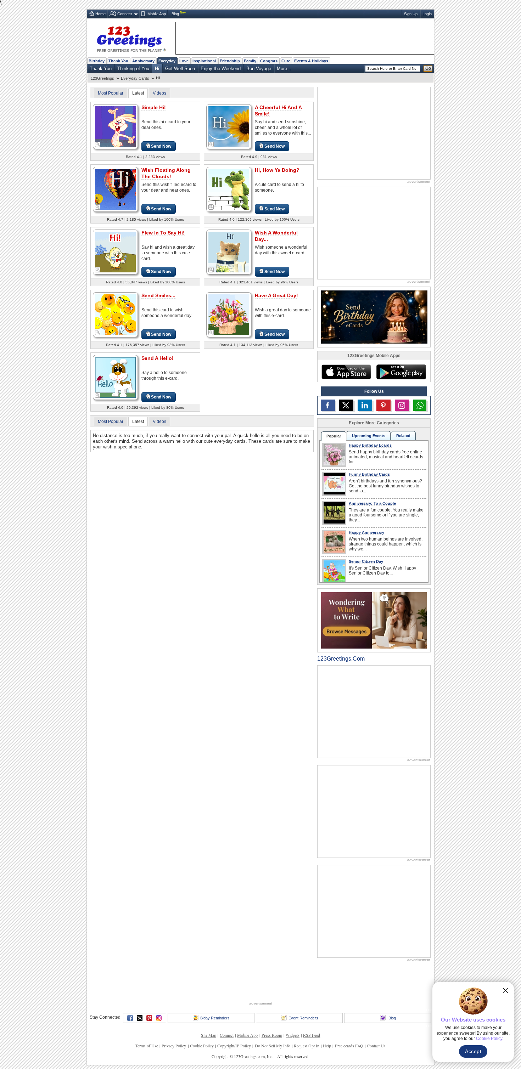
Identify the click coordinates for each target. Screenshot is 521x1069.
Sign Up (411, 14)
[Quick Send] (98, 144)
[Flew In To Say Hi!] (115, 252)
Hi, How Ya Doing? (277, 170)
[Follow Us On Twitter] (346, 405)
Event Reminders (303, 1018)
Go (428, 68)
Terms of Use (146, 1045)
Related (403, 436)
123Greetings (102, 78)
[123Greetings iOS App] (346, 371)
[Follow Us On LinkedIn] (365, 405)
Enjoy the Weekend (221, 68)
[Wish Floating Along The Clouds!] (115, 189)
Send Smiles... (158, 295)
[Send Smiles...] (115, 314)
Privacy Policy (174, 1045)
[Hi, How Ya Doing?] (228, 189)
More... (284, 68)
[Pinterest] (149, 1018)
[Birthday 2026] (374, 316)
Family (250, 61)
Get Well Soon (180, 68)
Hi (157, 68)
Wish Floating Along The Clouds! (166, 173)
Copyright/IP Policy (234, 1045)
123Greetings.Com (341, 659)
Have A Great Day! (276, 295)
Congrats (269, 61)
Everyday (166, 61)
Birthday (97, 61)
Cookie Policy (202, 1045)
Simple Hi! (153, 107)
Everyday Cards (135, 78)
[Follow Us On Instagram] (402, 405)
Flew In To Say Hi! (163, 233)
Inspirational (204, 61)
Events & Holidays (311, 61)
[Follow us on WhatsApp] (419, 405)
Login (427, 14)
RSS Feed (311, 1035)
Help (327, 1045)
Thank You (118, 61)
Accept (473, 1051)
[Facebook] (130, 1018)
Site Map (208, 1035)
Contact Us (376, 1045)
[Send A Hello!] (115, 377)
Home (100, 14)
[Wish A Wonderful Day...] (228, 252)
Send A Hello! (157, 358)
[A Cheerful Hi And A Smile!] (228, 126)
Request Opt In (306, 1045)
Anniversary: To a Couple (372, 503)
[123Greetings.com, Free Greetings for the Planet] (131, 38)
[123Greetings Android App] (401, 371)
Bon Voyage (258, 68)
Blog (175, 14)
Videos (159, 93)
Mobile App (156, 14)
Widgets (292, 1035)
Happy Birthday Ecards (370, 445)
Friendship (230, 61)
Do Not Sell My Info (272, 1045)
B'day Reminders (215, 1018)
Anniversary (143, 61)
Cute (285, 61)
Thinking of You (133, 68)
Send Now (161, 146)
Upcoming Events (368, 436)
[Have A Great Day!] (228, 314)
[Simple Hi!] (115, 126)
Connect (124, 14)
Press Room (272, 1035)
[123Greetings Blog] (374, 620)
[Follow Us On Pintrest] (383, 405)
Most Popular (110, 93)
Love (184, 61)
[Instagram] (159, 1018)
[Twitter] (139, 1018)
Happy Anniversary (366, 532)
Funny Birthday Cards (369, 474)
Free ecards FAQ (349, 1045)
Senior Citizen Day (366, 561)
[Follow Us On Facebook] (328, 405)
